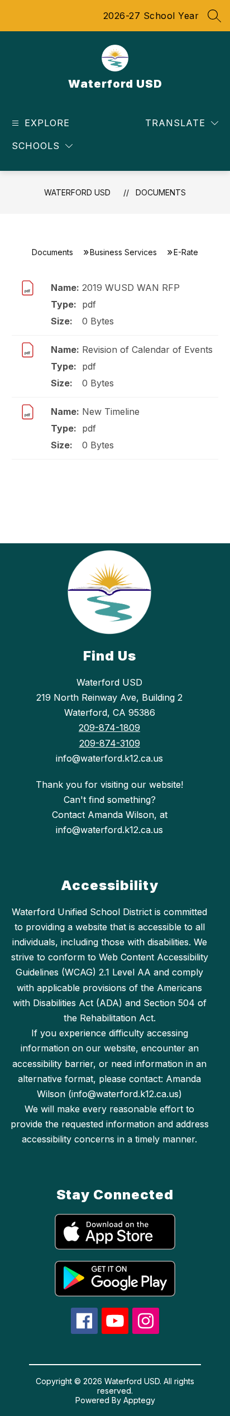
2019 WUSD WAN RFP (131, 287)
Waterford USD (77, 192)
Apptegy (139, 1400)
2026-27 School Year (151, 15)
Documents (161, 192)
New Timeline (111, 411)
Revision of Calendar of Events (147, 349)
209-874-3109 (109, 743)
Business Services (123, 252)
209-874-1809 (109, 727)
